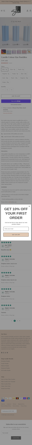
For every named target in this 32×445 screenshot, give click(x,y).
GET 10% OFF (16, 234)
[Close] (29, 206)
